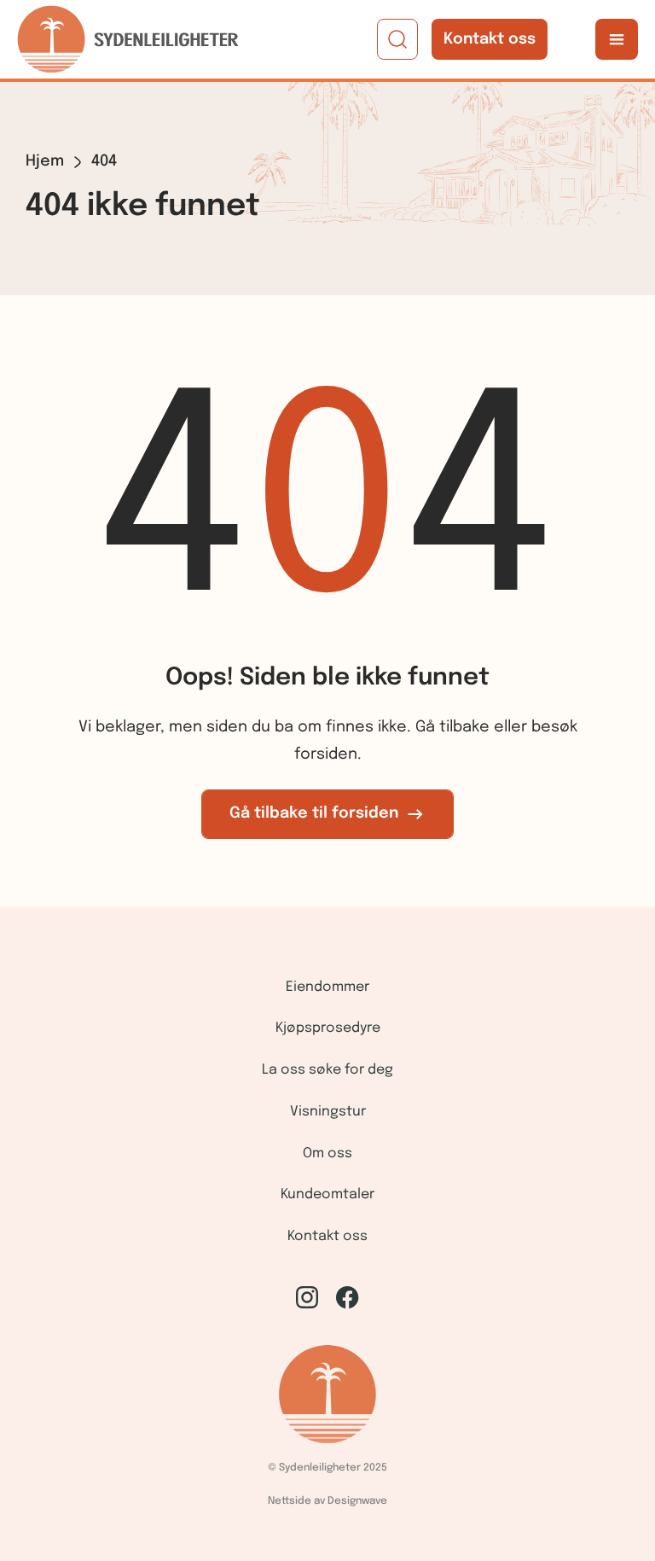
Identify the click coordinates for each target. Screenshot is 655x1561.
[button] (616, 39)
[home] (128, 39)
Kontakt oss (489, 39)
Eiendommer (327, 987)
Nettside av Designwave (327, 1501)
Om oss (327, 1153)
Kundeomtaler (327, 1194)
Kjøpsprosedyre (327, 1028)
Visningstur (328, 1111)
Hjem (45, 161)
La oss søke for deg (327, 1070)
